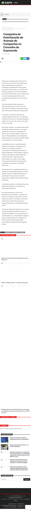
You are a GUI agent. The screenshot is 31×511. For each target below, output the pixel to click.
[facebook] (28, 58)
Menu (7, 14)
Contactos (20, 505)
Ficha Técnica (20, 503)
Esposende (15, 232)
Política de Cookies (23, 507)
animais (7, 232)
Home (3, 27)
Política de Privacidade (10, 507)
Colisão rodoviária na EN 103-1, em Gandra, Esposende (14, 282)
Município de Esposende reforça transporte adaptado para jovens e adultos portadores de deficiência (19, 468)
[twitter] (25, 58)
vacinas (22, 232)
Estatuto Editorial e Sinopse (9, 505)
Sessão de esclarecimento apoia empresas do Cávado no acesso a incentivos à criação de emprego (19, 461)
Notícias (7, 27)
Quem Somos (11, 503)
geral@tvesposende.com (15, 497)
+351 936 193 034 (16, 496)
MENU (16, 2)
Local (11, 27)
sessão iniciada (8, 428)
